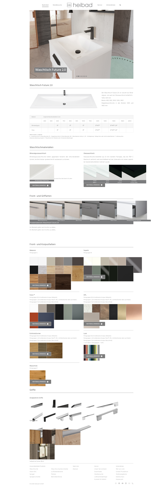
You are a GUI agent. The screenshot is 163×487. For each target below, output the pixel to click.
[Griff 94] (42, 445)
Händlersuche (98, 474)
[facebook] (119, 483)
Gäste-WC (33, 472)
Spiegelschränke (35, 477)
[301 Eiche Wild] (37, 372)
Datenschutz (120, 477)
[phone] (132, 483)
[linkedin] (125, 483)
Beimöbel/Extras (56, 477)
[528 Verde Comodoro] (80, 305)
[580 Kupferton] (134, 305)
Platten (53, 474)
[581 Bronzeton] (91, 314)
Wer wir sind (120, 469)
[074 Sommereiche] (80, 267)
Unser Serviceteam (100, 469)
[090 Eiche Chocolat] (63, 275)
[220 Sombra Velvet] (125, 267)
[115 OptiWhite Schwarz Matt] (134, 166)
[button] (114, 5)
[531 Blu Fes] (46, 314)
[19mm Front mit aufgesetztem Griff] (45, 202)
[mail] (129, 483)
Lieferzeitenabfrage (100, 477)
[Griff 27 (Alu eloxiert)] (67, 431)
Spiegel (32, 474)
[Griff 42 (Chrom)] (106, 400)
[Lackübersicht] (91, 346)
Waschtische (34, 469)
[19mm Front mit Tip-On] (80, 202)
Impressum (119, 479)
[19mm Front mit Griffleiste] (62, 202)
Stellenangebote (121, 474)
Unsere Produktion (122, 472)
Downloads (98, 472)
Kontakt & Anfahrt (100, 479)
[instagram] (115, 483)
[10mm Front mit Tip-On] (114, 202)
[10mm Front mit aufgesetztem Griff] (97, 202)
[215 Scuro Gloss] (134, 258)
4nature (75, 469)
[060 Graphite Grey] (80, 258)
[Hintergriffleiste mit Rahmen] (132, 202)
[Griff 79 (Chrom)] (80, 423)
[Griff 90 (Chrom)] (106, 409)
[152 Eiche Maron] (54, 344)
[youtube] (122, 483)
